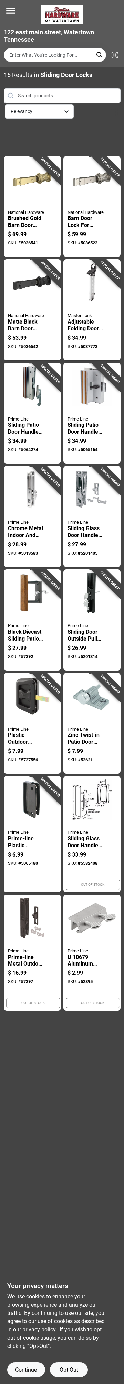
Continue (26, 1369)
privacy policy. (39, 1329)
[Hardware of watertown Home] (62, 14)
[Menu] (10, 10)
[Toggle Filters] (115, 112)
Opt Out (69, 1369)
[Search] (100, 54)
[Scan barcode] (115, 55)
